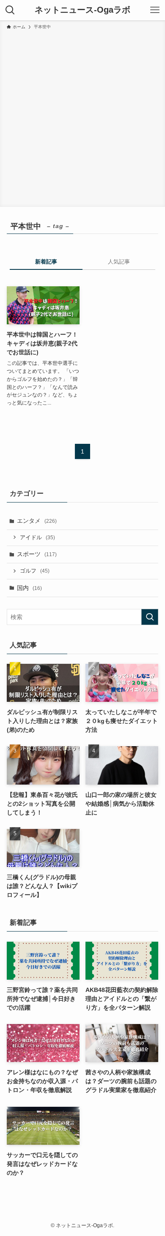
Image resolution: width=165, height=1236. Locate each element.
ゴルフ (35, 571)
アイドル (37, 538)
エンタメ (37, 520)
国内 (29, 587)
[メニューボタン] (155, 10)
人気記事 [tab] (119, 261)
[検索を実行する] (149, 617)
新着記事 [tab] (46, 261)
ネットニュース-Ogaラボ (82, 10)
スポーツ (37, 554)
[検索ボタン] (10, 10)
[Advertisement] (82, 117)
